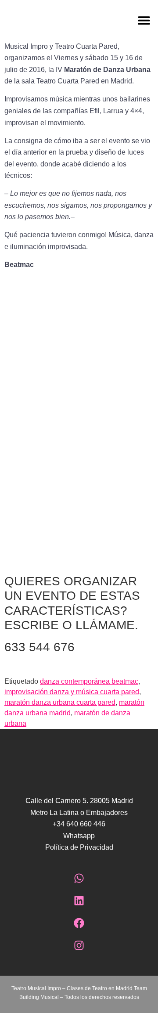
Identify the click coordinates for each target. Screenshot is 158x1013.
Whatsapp (79, 836)
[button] (118, 20)
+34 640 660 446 (79, 824)
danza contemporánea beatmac (89, 681)
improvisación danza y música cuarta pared (71, 692)
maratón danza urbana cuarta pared (59, 702)
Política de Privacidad (79, 847)
